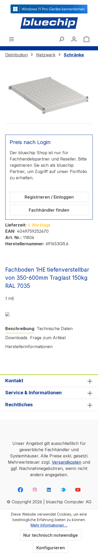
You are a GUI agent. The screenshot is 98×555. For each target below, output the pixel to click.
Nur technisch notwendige (50, 535)
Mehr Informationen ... (49, 525)
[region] (49, 99)
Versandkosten (66, 462)
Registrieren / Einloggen (49, 197)
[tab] (19, 328)
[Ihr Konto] (74, 39)
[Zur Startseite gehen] (49, 23)
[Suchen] (61, 39)
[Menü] (11, 39)
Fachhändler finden (49, 210)
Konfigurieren (50, 547)
